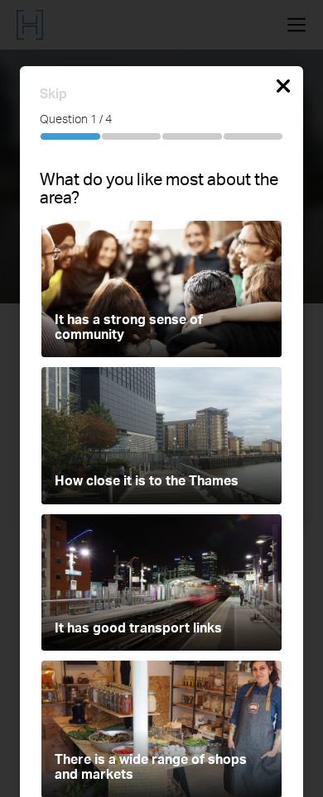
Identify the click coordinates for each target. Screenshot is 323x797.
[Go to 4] (253, 136)
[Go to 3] (192, 136)
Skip (53, 96)
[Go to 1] (70, 136)
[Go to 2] (132, 136)
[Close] (283, 89)
